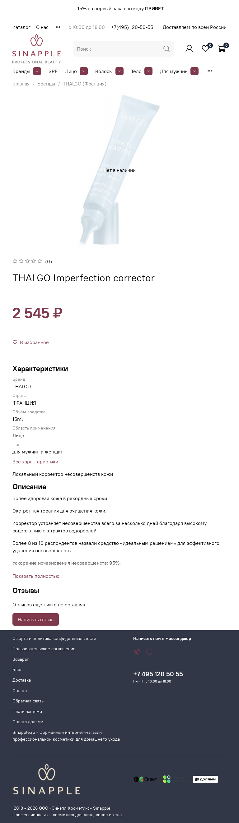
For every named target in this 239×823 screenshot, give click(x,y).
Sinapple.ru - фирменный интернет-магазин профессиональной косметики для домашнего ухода (66, 735)
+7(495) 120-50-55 (132, 27)
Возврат (20, 659)
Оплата (19, 690)
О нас (42, 27)
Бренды (21, 71)
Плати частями (27, 711)
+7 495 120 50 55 (158, 674)
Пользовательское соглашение (44, 648)
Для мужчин (174, 71)
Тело (136, 71)
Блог (17, 669)
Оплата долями (27, 721)
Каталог (21, 27)
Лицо (71, 71)
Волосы (104, 71)
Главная (21, 83)
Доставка (21, 680)
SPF (53, 71)
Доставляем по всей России (195, 27)
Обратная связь (28, 701)
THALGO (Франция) (84, 83)
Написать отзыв (36, 619)
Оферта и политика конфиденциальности (54, 638)
